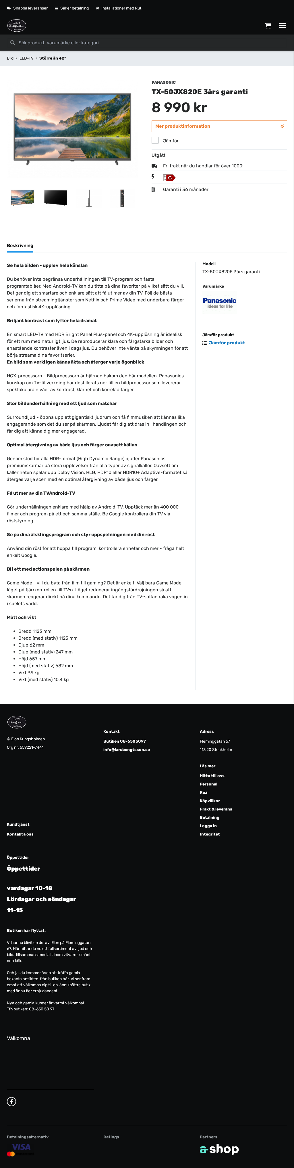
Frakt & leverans (216, 809)
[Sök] (12, 42)
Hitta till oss (212, 775)
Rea (203, 792)
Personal (208, 784)
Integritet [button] (210, 834)
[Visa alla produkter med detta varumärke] (244, 302)
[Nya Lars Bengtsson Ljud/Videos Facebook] (11, 1101)
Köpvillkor (210, 800)
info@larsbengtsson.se (126, 749)
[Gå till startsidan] (17, 26)
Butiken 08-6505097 (124, 741)
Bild (10, 58)
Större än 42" (52, 58)
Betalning (209, 817)
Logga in (208, 825)
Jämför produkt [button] (226, 342)
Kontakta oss (20, 834)
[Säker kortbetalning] (20, 1150)
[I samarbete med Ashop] (219, 1149)
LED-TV (27, 58)
